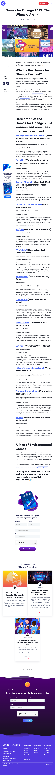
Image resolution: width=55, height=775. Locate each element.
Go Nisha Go (22, 276)
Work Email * (18, 528)
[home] (3, 3)
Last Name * (31, 521)
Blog (35, 750)
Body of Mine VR (24, 182)
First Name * (18, 521)
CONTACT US (43, 3)
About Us (36, 748)
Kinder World (22, 323)
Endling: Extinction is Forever (30, 136)
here (30, 109)
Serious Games (28, 754)
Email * (12, 704)
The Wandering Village (27, 391)
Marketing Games (28, 757)
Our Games (27, 748)
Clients (26, 752)
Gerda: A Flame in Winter (29, 205)
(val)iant (20, 229)
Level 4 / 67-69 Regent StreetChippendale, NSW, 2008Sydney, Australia (10, 752)
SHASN (19, 418)
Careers (36, 752)
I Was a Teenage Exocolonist (30, 368)
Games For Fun (28, 759)
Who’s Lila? (21, 250)
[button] (52, 3)
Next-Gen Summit (25, 98)
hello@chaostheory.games (9, 758)
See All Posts (6, 90)
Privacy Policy (49, 764)
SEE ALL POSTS (27, 669)
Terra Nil (20, 160)
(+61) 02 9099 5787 (7, 760)
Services (26, 750)
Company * (17, 533)
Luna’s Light (22, 300)
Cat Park (20, 346)
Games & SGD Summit (37, 93)
